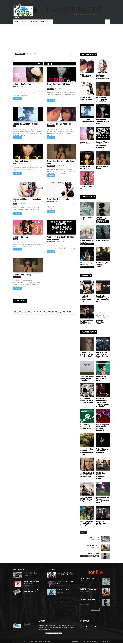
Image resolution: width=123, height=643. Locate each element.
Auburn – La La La (20, 236)
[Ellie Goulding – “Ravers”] (87, 254)
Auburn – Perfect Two (22, 84)
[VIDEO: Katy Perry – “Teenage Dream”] (103, 464)
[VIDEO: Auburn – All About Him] (61, 114)
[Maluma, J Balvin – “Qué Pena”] (103, 513)
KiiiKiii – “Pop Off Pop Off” (87, 241)
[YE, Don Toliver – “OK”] (87, 209)
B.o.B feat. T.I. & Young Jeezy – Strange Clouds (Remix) (102, 500)
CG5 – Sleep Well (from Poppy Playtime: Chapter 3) (102, 427)
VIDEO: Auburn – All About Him (59, 123)
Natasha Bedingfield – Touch (101, 322)
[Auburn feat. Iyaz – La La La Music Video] (61, 151)
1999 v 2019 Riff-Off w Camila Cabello (87, 378)
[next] (73, 54)
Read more (17, 98)
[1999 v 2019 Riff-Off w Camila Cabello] (87, 368)
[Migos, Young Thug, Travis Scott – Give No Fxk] (103, 344)
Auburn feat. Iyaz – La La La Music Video (60, 162)
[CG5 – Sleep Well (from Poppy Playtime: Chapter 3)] (103, 416)
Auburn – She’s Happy (22, 274)
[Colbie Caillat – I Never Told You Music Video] (87, 464)
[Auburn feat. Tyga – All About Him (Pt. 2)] (61, 74)
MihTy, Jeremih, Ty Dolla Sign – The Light (87, 523)
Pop (15, 86)
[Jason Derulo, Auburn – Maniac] (28, 114)
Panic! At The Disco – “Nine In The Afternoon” (87, 400)
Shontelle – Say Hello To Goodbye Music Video (86, 451)
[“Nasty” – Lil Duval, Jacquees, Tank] (51, 584)
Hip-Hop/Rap (50, 88)
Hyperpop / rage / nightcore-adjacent (87, 244)
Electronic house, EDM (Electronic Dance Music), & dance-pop (86, 267)
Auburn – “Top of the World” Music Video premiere (60, 237)
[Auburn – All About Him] (28, 151)
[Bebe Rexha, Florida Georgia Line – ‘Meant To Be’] (103, 287)
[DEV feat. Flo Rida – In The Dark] (103, 368)
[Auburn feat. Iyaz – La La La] (61, 189)
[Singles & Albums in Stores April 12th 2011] (87, 287)
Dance (15, 239)
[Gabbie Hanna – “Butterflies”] (51, 592)
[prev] (70, 54)
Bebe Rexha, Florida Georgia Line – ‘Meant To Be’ (102, 298)
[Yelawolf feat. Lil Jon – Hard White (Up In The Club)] (17, 592)
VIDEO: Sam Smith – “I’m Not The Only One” (87, 354)
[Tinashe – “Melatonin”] (103, 209)
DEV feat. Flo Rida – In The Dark (101, 378)
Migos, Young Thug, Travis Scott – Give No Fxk (102, 355)
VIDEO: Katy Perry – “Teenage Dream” (101, 475)
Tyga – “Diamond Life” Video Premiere (102, 451)
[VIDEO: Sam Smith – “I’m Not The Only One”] (87, 344)
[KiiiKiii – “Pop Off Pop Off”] (87, 232)
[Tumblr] (86, 627)
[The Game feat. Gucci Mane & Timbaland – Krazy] (17, 584)
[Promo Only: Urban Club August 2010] (87, 416)
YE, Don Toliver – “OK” (87, 218)
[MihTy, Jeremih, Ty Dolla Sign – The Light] (87, 513)
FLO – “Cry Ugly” (102, 241)
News (15, 203)
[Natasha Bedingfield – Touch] (103, 312)
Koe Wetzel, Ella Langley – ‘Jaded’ (102, 264)
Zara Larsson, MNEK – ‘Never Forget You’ (86, 499)
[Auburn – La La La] (28, 227)
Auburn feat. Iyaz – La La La (58, 199)
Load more (94, 609)
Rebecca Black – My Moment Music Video (87, 322)
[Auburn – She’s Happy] (28, 265)
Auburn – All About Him (22, 161)
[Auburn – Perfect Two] (28, 74)
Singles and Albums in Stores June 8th (27, 200)
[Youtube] (95, 627)
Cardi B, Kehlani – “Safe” (30, 573)
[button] (107, 21)
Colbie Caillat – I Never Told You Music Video (87, 475)
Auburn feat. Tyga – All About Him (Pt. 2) (60, 85)
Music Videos (50, 126)
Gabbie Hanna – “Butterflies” (65, 590)
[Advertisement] (61, 37)
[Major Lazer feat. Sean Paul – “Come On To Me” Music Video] (51, 575)
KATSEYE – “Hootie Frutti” (92, 545)
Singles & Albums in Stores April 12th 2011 (85, 298)
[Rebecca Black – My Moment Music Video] (87, 312)
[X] (91, 627)
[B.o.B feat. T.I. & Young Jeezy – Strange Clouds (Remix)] (103, 489)
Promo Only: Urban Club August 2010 (85, 426)
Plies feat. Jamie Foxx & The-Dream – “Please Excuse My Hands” (102, 402)
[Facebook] (82, 627)
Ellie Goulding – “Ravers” (86, 264)
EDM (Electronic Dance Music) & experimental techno (101, 221)
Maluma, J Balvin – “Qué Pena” (101, 523)
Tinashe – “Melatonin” (101, 218)
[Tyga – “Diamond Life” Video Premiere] (103, 440)
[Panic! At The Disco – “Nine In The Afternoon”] (87, 390)
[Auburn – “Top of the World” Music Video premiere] (61, 227)
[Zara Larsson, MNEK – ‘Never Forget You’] (87, 489)
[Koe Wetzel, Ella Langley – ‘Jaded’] (103, 254)
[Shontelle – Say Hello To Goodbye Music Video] (87, 440)
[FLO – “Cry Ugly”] (103, 232)
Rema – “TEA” (30, 54)
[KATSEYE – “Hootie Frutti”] (105, 547)
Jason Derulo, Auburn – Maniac (25, 123)
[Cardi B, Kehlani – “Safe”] (17, 575)
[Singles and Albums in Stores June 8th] (28, 189)
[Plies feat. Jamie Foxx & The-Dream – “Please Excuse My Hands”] (103, 390)
